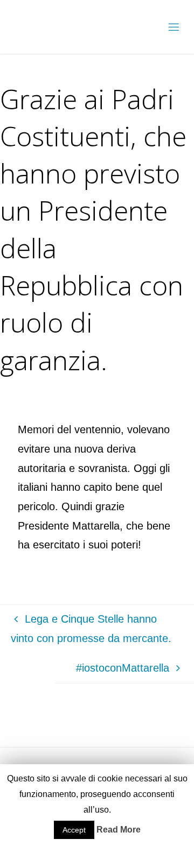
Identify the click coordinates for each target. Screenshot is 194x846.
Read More (118, 829)
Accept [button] (74, 830)
